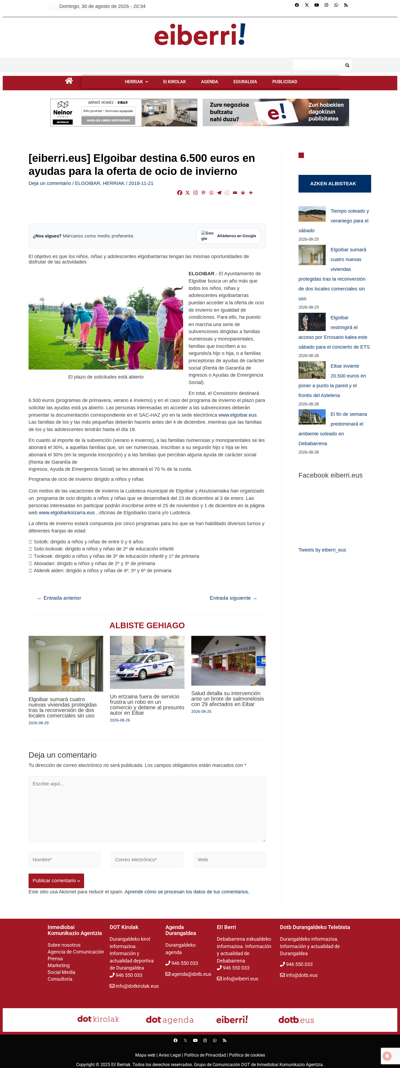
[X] (187, 192)
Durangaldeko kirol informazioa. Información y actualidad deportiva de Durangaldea (132, 953)
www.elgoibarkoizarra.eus (67, 512)
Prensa (55, 958)
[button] (136, 82)
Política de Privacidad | (206, 1055)
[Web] (230, 860)
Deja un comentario (50, 183)
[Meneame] (227, 192)
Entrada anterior (59, 598)
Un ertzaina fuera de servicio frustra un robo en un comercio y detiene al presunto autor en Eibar (147, 705)
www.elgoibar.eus (238, 415)
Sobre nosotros (64, 945)
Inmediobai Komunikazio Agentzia (290, 1064)
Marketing (59, 965)
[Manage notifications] (387, 1056)
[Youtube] (317, 5)
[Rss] (346, 5)
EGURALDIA (245, 81)
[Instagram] (326, 5)
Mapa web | (147, 1055)
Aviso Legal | (171, 1055)
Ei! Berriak (120, 1064)
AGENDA (209, 81)
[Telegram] (219, 192)
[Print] (242, 192)
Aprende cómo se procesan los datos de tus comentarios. (187, 891)
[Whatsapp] (336, 5)
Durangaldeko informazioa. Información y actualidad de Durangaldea (310, 946)
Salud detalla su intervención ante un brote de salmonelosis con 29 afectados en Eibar (227, 698)
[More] (250, 192)
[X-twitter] (307, 5)
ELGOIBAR (87, 183)
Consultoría (60, 979)
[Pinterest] (203, 192)
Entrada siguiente (233, 598)
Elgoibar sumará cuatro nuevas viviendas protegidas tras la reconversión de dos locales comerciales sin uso (63, 707)
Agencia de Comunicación (76, 952)
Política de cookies (247, 1055)
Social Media (61, 972)
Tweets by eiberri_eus (322, 550)
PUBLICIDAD (284, 81)
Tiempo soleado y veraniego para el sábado (334, 220)
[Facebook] (297, 5)
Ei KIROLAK (174, 81)
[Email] (235, 192)
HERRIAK (134, 81)
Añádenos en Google (236, 235)
